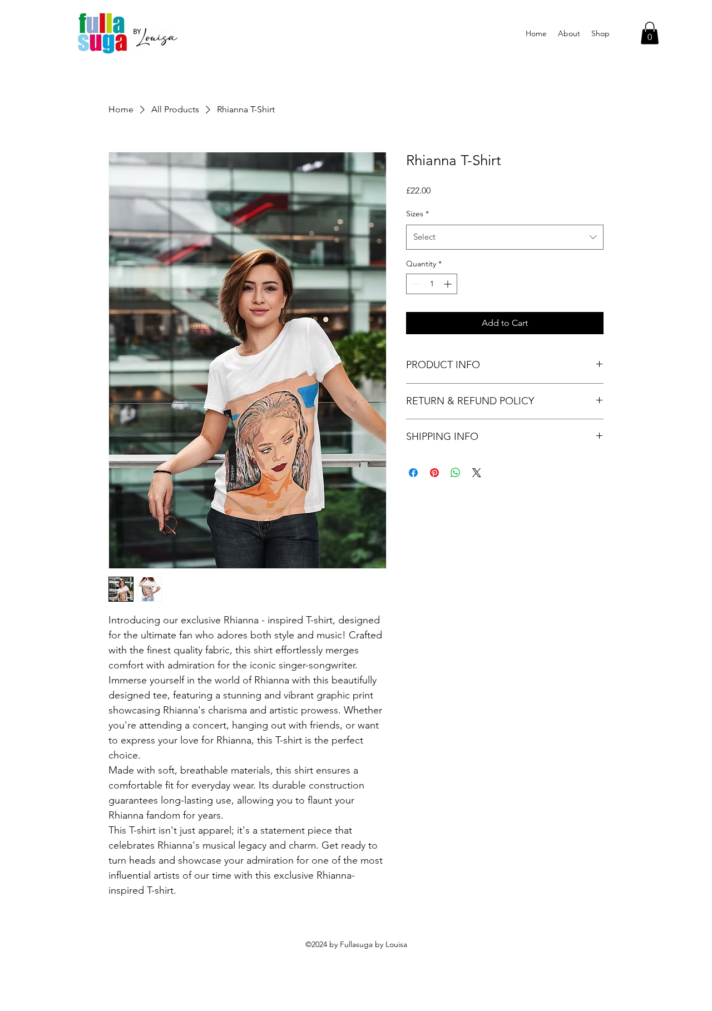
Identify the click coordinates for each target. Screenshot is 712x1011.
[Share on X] (476, 472)
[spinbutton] (432, 284)
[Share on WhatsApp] (455, 472)
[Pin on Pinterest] (434, 472)
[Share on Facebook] (413, 472)
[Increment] (449, 284)
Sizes (417, 214)
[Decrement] (415, 284)
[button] (649, 33)
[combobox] (505, 237)
